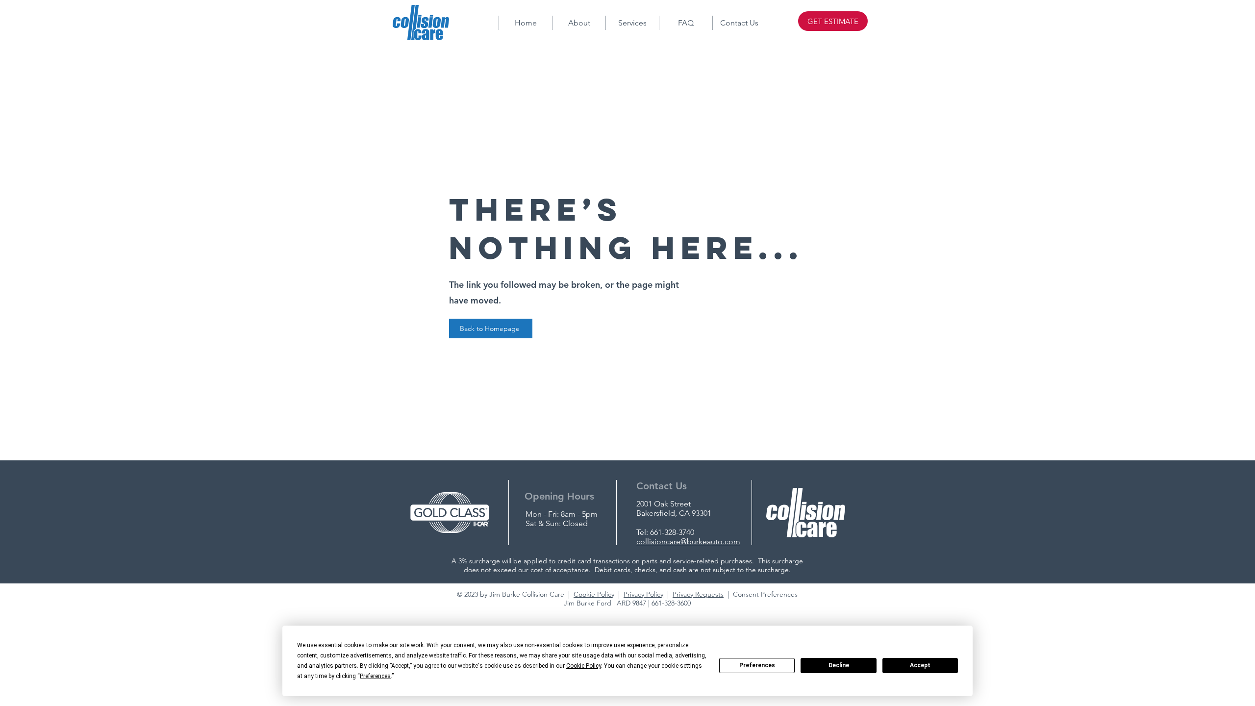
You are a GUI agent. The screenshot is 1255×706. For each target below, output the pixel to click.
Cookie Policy (594, 594)
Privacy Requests (698, 594)
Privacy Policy (643, 594)
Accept (920, 665)
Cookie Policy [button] (583, 665)
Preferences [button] (375, 676)
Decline (838, 665)
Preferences (757, 665)
